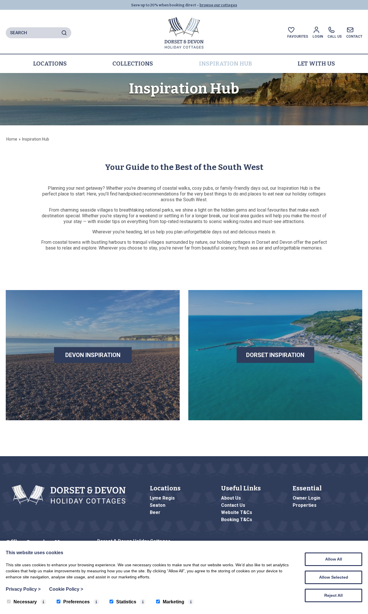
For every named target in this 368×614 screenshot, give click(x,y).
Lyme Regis (162, 498)
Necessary (25, 601)
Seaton (157, 505)
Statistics (126, 601)
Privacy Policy (23, 589)
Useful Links (241, 488)
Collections (132, 63)
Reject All (333, 595)
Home (11, 139)
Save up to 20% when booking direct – (184, 5)
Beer (155, 512)
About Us (231, 498)
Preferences (76, 601)
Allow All (333, 559)
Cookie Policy (66, 589)
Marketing (173, 601)
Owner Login (306, 498)
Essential (307, 488)
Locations (50, 63)
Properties (305, 505)
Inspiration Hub (225, 63)
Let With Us (316, 63)
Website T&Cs (236, 512)
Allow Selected (333, 577)
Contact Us (233, 505)
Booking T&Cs (236, 519)
